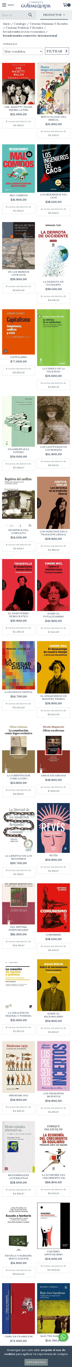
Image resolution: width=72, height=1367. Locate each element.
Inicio (6, 24)
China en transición (18, 1336)
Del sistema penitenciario (18, 928)
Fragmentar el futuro (18, 451)
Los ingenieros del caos (53, 196)
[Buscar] (30, 14)
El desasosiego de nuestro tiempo (53, 697)
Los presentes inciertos (53, 1095)
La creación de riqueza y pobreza (18, 1014)
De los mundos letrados (18, 273)
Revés (53, 855)
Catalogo (20, 24)
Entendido (36, 1362)
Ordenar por (10, 43)
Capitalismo (18, 357)
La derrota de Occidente (53, 283)
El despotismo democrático (18, 615)
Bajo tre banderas (53, 1336)
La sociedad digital (19, 692)
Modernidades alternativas (18, 1177)
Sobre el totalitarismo (53, 615)
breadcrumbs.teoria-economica (24, 31)
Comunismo (53, 934)
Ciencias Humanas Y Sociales (49, 24)
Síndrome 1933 (18, 1095)
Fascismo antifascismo (53, 1253)
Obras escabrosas (53, 775)
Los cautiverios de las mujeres (53, 448)
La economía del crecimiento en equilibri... (53, 1176)
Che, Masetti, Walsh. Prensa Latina (18, 108)
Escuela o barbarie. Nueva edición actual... (18, 1257)
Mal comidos (19, 195)
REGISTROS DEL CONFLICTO (18, 532)
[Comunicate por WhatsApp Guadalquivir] (63, 1337)
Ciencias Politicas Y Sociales (24, 27)
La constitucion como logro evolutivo (18, 777)
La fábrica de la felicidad (53, 370)
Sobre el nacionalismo (53, 1015)
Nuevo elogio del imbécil (53, 118)
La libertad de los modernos (18, 857)
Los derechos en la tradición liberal (53, 533)
